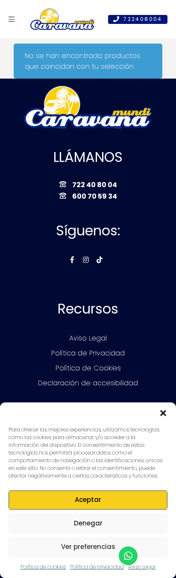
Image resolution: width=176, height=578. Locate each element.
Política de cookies (43, 566)
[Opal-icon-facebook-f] (72, 260)
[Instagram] (86, 260)
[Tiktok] (99, 260)
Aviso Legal (141, 566)
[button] (163, 413)
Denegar (88, 523)
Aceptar (88, 499)
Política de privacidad (97, 566)
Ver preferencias (88, 546)
